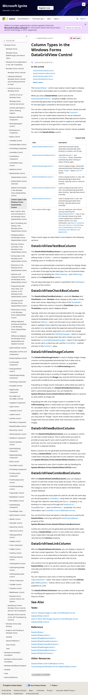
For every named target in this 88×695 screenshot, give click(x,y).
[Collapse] (27, 36)
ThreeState (75, 302)
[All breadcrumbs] (33, 38)
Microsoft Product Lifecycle (15, 28)
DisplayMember (37, 507)
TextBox (47, 257)
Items (65, 501)
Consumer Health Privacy (65, 690)
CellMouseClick (41, 583)
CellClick (43, 322)
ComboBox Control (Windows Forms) (60, 510)
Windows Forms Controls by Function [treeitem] (16, 102)
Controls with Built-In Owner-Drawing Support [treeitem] (17, 110)
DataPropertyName (69, 518)
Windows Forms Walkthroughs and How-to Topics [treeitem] (15, 55)
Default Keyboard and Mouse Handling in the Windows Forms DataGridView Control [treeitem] (18, 326)
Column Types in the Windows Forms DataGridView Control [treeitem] (18, 203)
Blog (30, 690)
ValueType (79, 282)
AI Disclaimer (6, 690)
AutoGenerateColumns (40, 98)
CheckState (62, 157)
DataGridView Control (44, 38)
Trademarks (18, 694)
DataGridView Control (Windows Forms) (47, 663)
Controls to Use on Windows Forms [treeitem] (16, 96)
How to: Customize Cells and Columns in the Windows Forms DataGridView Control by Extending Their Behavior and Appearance (71, 227)
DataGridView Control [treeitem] (19, 177)
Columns (73, 112)
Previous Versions (20, 690)
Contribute (40, 690)
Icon (79, 171)
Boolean (69, 155)
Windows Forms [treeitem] (11, 49)
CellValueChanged (62, 334)
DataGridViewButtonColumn (43, 79)
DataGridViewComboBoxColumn (43, 188)
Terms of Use (6, 694)
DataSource (68, 504)
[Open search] (77, 19)
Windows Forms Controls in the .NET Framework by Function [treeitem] (17, 617)
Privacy (49, 690)
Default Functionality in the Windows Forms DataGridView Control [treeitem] (18, 192)
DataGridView (40, 88)
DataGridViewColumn (66, 214)
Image (66, 171)
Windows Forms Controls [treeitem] (17, 72)
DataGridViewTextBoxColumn (43, 71)
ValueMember (56, 507)
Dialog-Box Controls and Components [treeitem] (18, 353)
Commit (47, 346)
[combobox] (15, 40)
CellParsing (76, 274)
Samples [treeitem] (9, 637)
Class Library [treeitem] (10, 645)
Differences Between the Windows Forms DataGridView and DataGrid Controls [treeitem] (18, 340)
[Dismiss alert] (83, 4)
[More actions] (84, 38)
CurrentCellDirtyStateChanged (52, 340)
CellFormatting (61, 274)
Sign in (82, 19)
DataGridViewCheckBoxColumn (44, 73)
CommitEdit (70, 343)
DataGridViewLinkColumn (41, 199)
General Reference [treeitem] (12, 641)
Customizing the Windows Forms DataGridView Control (53, 666)
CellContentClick (37, 580)
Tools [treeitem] (8, 649)
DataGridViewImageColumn (43, 76)
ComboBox (53, 498)
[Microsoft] (4, 18)
